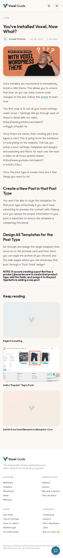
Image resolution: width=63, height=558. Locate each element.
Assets (45, 487)
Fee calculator (49, 495)
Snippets (7, 487)
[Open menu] (57, 6)
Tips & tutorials (11, 519)
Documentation (11, 531)
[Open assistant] (55, 550)
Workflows (8, 491)
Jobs (45, 527)
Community (48, 514)
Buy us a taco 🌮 (51, 531)
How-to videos (11, 523)
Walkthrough (9, 527)
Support (47, 519)
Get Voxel (8, 514)
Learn (6, 18)
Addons (46, 482)
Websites (8, 482)
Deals (6, 495)
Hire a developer (51, 523)
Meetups (7, 499)
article (44, 97)
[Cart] (49, 6)
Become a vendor (51, 491)
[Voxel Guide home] (14, 6)
